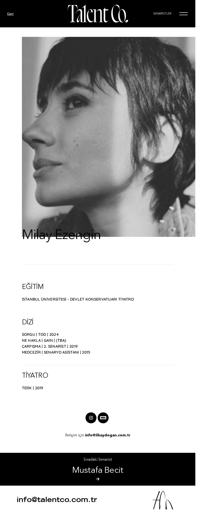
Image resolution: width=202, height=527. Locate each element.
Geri (10, 13)
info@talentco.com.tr (57, 499)
